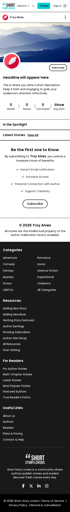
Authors (8, 422)
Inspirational (45, 277)
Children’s (44, 283)
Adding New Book (14, 314)
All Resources (12, 344)
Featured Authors (14, 391)
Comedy (9, 264)
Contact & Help (13, 440)
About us (9, 416)
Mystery (8, 277)
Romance (44, 258)
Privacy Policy (18, 505)
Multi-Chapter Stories (17, 374)
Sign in (57, 5)
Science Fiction (47, 271)
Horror (41, 264)
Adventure (10, 258)
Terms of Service (52, 501)
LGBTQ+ (8, 290)
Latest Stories (12, 380)
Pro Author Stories (15, 369)
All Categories (46, 290)
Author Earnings (13, 326)
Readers (8, 428)
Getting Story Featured (18, 320)
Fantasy (8, 271)
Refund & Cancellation (45, 505)
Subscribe (58, 67)
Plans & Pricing (13, 433)
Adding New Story (14, 308)
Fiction (7, 283)
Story (45, 5)
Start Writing (11, 350)
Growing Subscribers (16, 332)
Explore (21, 5)
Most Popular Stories (16, 386)
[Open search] (33, 5)
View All (32, 135)
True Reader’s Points (16, 397)
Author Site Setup (15, 338)
